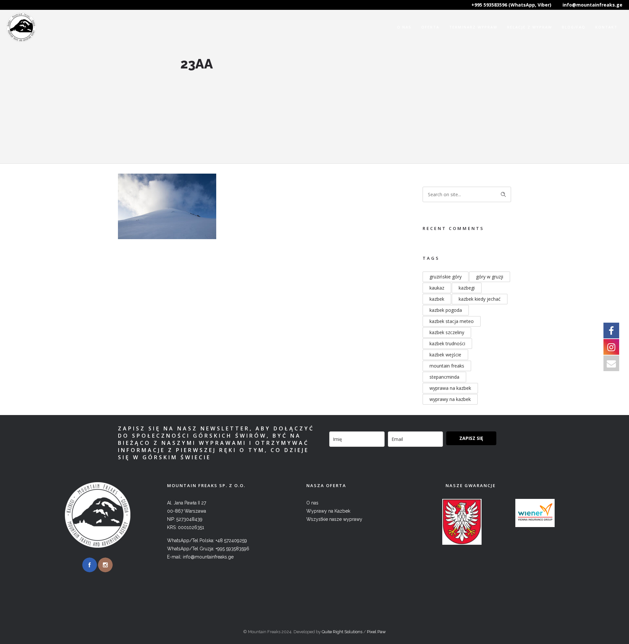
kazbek (436, 299)
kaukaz (436, 288)
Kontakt (606, 27)
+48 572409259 (231, 540)
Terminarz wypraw (473, 27)
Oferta (430, 27)
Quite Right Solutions (342, 631)
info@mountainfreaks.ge (592, 5)
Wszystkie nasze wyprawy (334, 519)
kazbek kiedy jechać (480, 299)
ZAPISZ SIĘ (471, 438)
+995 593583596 (232, 548)
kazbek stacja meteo (451, 321)
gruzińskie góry (445, 277)
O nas (404, 27)
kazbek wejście (445, 354)
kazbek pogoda (445, 310)
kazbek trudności (447, 343)
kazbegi (467, 288)
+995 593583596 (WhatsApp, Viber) (511, 5)
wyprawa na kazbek (450, 388)
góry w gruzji (489, 277)
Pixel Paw (376, 631)
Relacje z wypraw (529, 27)
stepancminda (444, 377)
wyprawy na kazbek (450, 399)
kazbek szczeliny (446, 332)
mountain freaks (446, 366)
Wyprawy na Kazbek (328, 511)
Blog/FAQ (573, 27)
